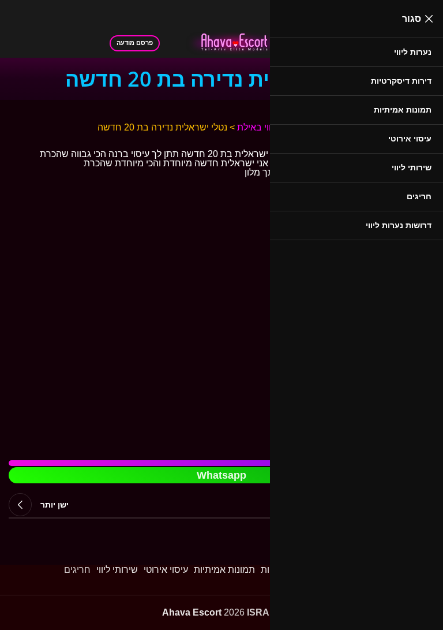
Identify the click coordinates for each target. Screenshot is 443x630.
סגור (411, 19)
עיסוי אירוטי (166, 570)
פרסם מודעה (135, 42)
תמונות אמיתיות (224, 570)
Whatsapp (221, 475)
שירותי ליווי (117, 570)
